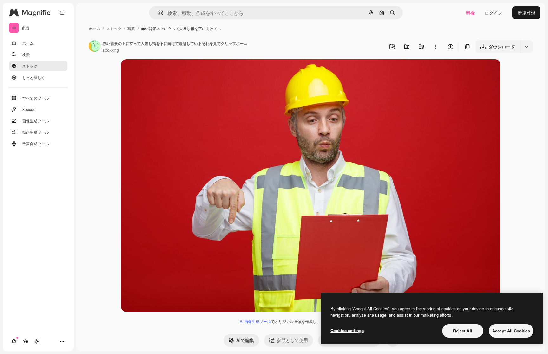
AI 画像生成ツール (255, 321)
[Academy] (25, 341)
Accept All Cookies (511, 331)
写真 (131, 28)
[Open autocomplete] (158, 12)
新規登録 (526, 13)
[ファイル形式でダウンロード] (526, 46)
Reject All (462, 331)
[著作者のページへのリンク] (94, 46)
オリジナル (165, 71)
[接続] (14, 341)
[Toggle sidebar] (62, 13)
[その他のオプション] (435, 46)
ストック (113, 28)
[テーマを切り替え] (37, 341)
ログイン (493, 13)
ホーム (94, 28)
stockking (111, 50)
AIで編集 (245, 340)
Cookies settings (347, 330)
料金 (470, 13)
